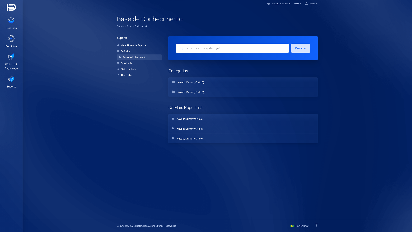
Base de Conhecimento (134, 57)
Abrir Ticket (126, 75)
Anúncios (125, 51)
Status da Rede (128, 69)
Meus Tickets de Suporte (133, 45)
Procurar (300, 48)
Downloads (126, 63)
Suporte (120, 26)
